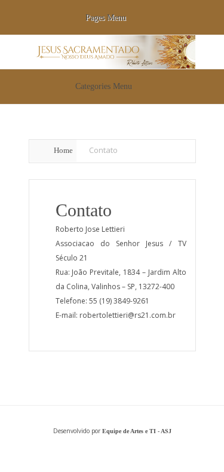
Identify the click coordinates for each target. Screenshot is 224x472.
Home (63, 150)
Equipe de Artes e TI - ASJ (136, 431)
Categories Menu (103, 86)
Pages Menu (105, 17)
